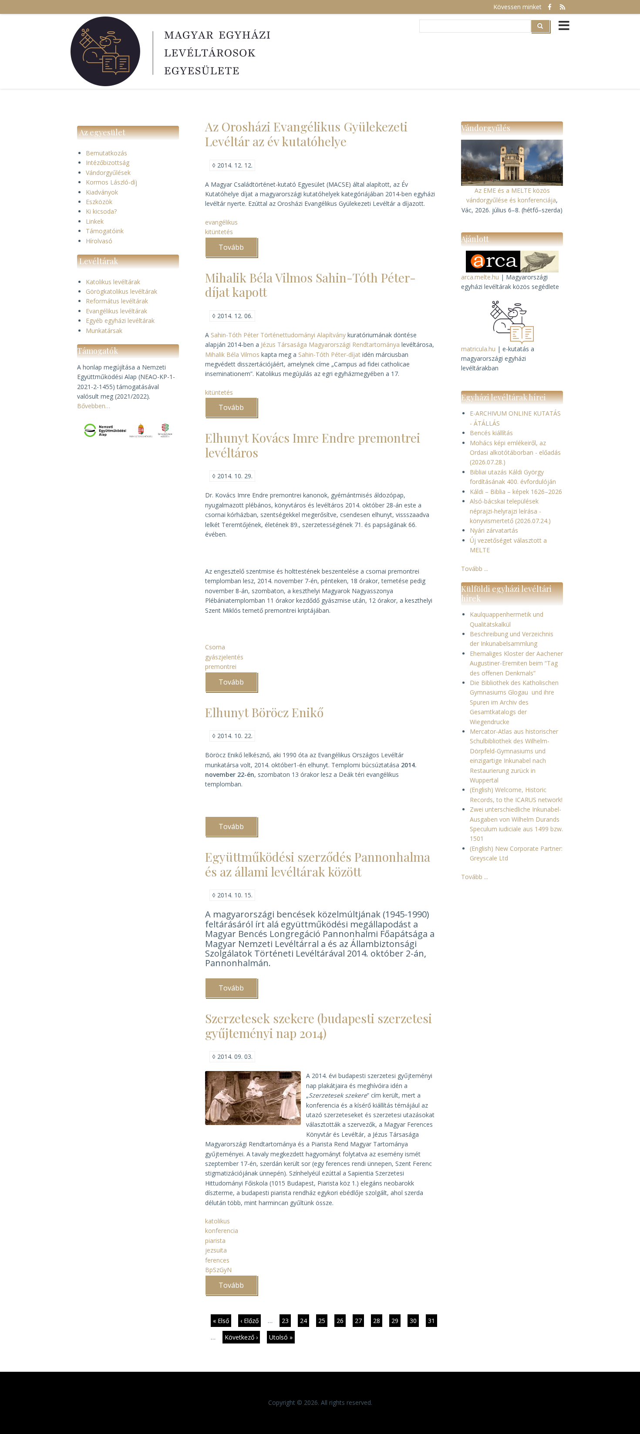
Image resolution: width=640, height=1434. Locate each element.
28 (377, 1320)
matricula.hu (478, 349)
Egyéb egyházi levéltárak (120, 320)
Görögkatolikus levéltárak (121, 291)
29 (396, 1320)
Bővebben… (93, 406)
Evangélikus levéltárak (116, 311)
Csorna (215, 647)
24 (304, 1320)
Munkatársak (104, 330)
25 (322, 1320)
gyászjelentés (224, 657)
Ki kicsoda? (101, 211)
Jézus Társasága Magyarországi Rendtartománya (330, 344)
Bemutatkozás (106, 153)
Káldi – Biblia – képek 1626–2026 (516, 491)
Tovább (238, 249)
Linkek (95, 221)
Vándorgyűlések (108, 172)
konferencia (221, 1230)
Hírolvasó (99, 241)
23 (286, 1320)
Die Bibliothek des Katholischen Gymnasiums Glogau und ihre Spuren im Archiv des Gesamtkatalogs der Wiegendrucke (514, 702)
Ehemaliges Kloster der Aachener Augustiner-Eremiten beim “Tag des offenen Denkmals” (516, 663)
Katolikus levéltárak (113, 282)
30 (414, 1320)
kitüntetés (219, 232)
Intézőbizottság (107, 162)
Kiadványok (102, 192)
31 (432, 1320)
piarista (215, 1240)
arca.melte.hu (480, 277)
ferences (217, 1260)
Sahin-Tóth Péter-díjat (329, 354)
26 (341, 1320)
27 (359, 1321)
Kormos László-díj (111, 182)
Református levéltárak (117, 301)
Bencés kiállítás (491, 433)
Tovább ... (474, 568)
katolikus (217, 1221)
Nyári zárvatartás (494, 530)
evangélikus (221, 222)
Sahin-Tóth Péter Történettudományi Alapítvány (278, 335)
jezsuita (216, 1250)
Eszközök (99, 202)
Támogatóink (105, 231)
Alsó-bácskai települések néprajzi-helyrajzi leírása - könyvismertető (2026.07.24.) (510, 511)
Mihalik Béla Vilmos (232, 354)
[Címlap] (172, 51)
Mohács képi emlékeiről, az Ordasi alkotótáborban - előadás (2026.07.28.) (515, 453)
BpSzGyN (218, 1270)
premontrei (220, 666)
